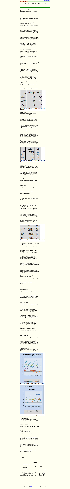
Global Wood (25, 1)
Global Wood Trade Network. (35, 486)
